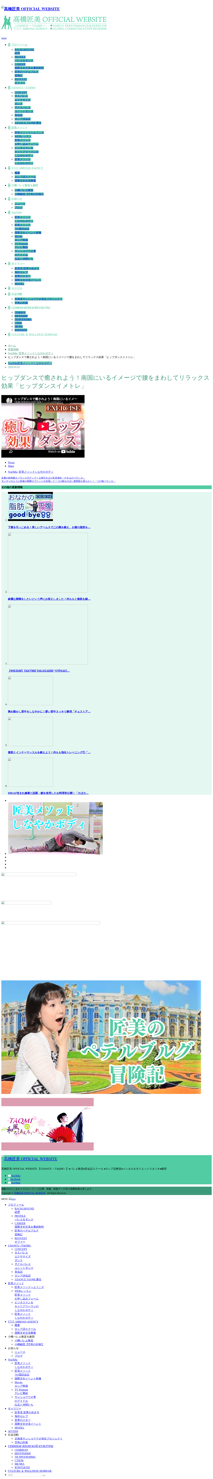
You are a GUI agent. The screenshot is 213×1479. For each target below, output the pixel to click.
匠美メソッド (19, 127)
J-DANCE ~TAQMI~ (23, 87)
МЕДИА (19, 326)
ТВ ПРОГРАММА (23, 319)
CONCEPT (21, 92)
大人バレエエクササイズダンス (23, 100)
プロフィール (19, 44)
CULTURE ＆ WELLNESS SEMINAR (34, 334)
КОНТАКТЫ (21, 330)
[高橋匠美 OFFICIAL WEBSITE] (30, 9)
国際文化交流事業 (25, 180)
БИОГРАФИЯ (21, 316)
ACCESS (16, 288)
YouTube (16, 212)
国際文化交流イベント (28, 279)
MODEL (19, 283)
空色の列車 (21, 302)
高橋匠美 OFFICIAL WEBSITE (30, 1193)
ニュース (20, 203)
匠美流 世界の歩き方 (27, 268)
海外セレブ (21, 272)
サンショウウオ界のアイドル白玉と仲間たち (25, 255)
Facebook (15, 1179)
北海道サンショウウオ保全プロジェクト (39, 299)
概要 (17, 172)
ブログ (19, 207)
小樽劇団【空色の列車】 (29, 194)
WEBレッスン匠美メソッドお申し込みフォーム (27, 140)
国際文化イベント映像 (28, 232)
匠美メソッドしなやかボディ (34, 363)
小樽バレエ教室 (24, 190)
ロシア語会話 (23, 119)
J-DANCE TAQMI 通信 (28, 122)
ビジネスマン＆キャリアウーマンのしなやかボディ (27, 151)
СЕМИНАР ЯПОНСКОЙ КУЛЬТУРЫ (30, 307)
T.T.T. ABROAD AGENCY (27, 168)
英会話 (19, 115)
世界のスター (23, 276)
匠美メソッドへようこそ (29, 132)
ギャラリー (18, 263)
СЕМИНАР (20, 312)
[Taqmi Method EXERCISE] (55, 853)
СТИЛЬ (18, 323)
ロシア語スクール (25, 176)
